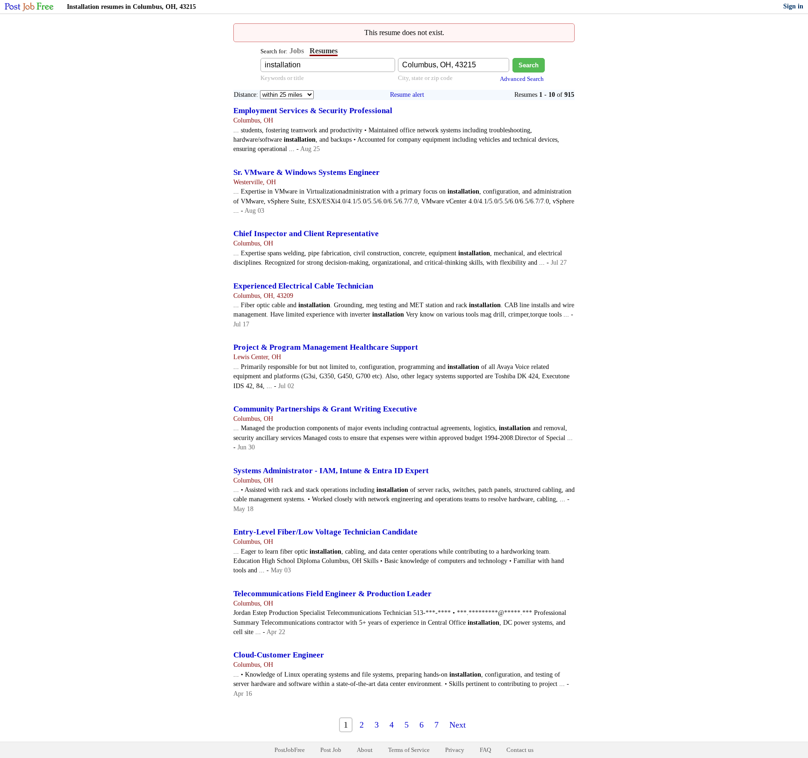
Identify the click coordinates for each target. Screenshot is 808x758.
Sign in (793, 6)
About (365, 749)
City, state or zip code (425, 77)
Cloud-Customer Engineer (278, 654)
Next (457, 724)
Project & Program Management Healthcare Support (325, 347)
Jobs (296, 51)
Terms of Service (409, 749)
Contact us (520, 749)
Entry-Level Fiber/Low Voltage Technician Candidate (325, 531)
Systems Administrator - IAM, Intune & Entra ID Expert (331, 470)
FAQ (485, 749)
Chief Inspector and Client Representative (306, 233)
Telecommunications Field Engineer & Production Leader (332, 593)
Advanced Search (522, 78)
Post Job (330, 749)
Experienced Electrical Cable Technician (303, 286)
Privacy (454, 749)
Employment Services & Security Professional (312, 110)
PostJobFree (289, 749)
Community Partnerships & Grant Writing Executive (325, 408)
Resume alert (407, 94)
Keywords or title (282, 77)
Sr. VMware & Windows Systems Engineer (306, 172)
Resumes (324, 51)
